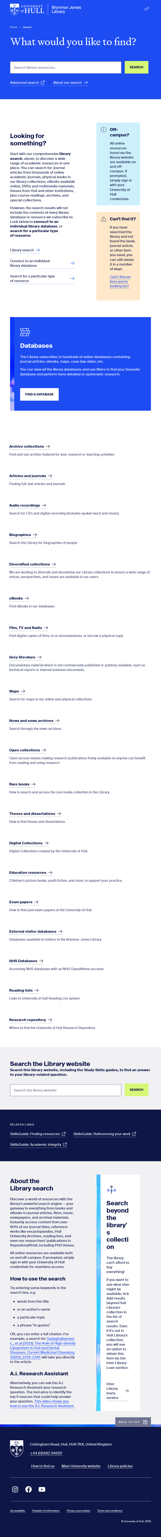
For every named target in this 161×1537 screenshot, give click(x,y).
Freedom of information (46, 1510)
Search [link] (27, 27)
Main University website (81, 1466)
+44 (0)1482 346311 (46, 1453)
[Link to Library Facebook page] (28, 1489)
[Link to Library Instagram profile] (15, 1489)
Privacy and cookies (78, 1510)
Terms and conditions (109, 1510)
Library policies (120, 1466)
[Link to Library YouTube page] (42, 1489)
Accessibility (17, 1510)
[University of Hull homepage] (45, 9)
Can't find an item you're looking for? (120, 281)
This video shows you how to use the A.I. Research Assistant (42, 1403)
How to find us (43, 1466)
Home (13, 27)
